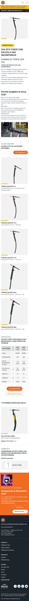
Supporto (3, 557)
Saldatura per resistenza (7, 550)
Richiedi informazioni (16, 394)
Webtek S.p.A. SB (16, 598)
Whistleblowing (5, 560)
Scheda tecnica (15, 388)
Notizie (3, 569)
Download (3, 574)
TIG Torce (23, 6)
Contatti (3, 577)
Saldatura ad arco (10, 6)
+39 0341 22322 (9, 531)
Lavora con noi (5, 579)
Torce (18, 6)
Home (2, 6)
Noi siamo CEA (5, 567)
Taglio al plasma (5, 547)
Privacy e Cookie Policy (19, 595)
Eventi (2, 572)
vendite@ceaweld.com (9, 534)
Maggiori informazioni (7, 441)
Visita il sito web (19, 511)
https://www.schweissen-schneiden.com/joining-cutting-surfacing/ (14, 502)
